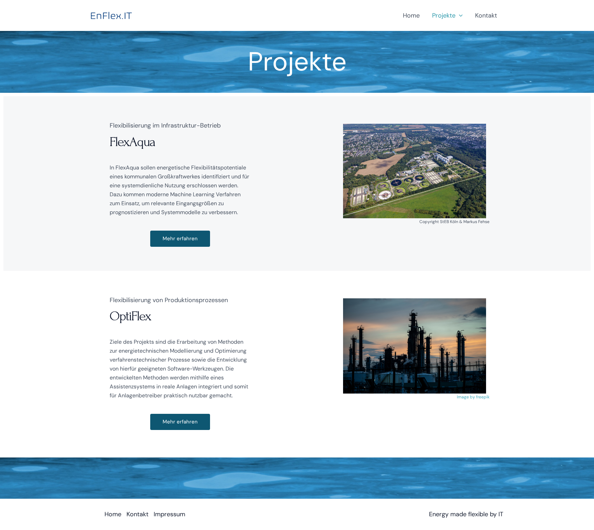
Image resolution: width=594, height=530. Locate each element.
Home (411, 15)
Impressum (169, 514)
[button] (459, 15)
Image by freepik (473, 397)
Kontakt (486, 15)
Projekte (443, 15)
